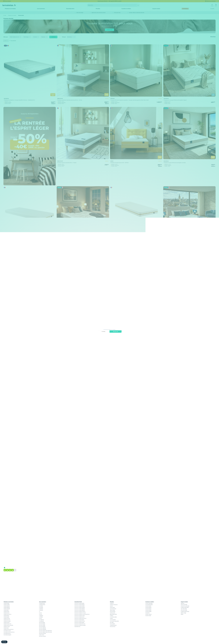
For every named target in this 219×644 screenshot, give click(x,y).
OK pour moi (115, 331)
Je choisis (103, 331)
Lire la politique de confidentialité (104, 327)
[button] (2, 642)
